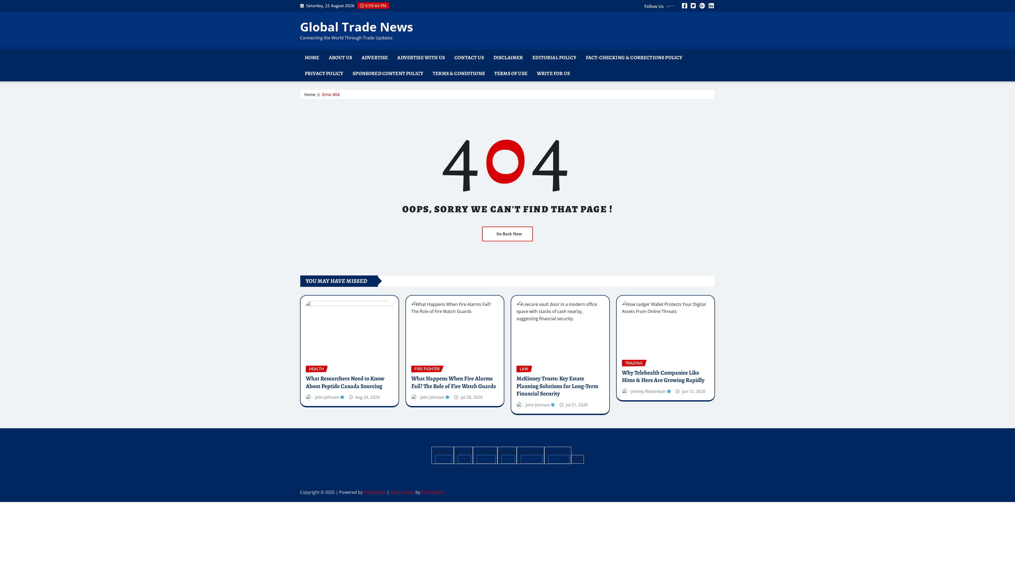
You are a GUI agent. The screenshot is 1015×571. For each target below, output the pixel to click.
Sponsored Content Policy (388, 73)
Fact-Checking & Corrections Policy (634, 57)
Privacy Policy (324, 73)
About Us (340, 57)
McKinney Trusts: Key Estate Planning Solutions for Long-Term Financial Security (557, 386)
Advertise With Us (421, 57)
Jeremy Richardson (648, 391)
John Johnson (327, 397)
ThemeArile (432, 492)
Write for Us (553, 73)
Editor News (402, 492)
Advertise (375, 57)
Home (312, 57)
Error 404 (331, 94)
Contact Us (469, 57)
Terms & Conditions (459, 73)
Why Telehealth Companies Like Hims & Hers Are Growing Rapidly (663, 376)
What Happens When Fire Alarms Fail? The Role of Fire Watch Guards (453, 382)
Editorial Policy (554, 57)
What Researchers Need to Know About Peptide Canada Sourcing (345, 382)
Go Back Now (509, 233)
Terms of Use (510, 73)
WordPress (375, 492)
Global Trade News (356, 27)
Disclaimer (508, 57)
